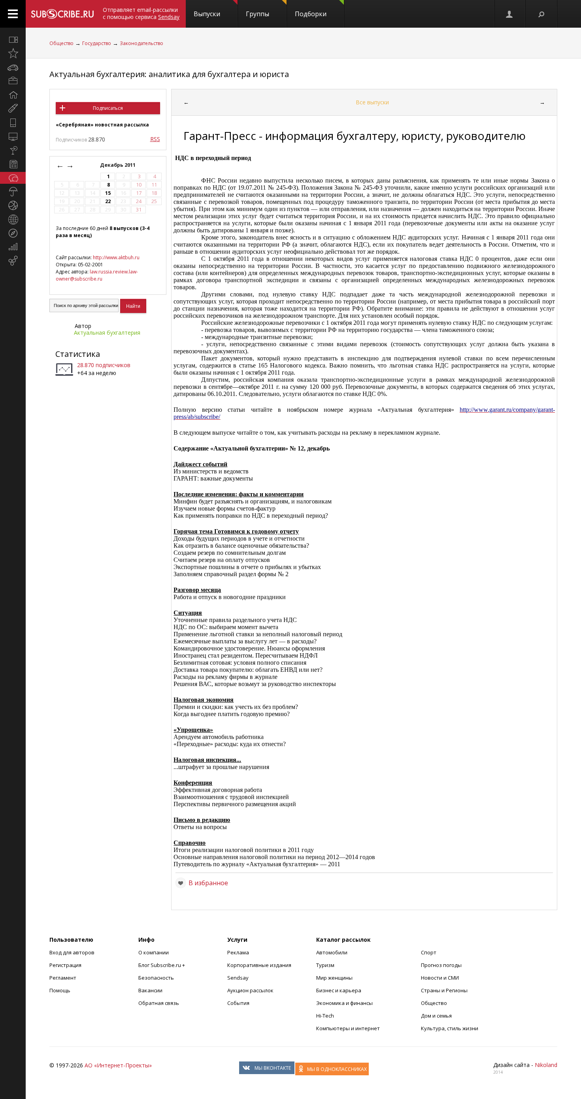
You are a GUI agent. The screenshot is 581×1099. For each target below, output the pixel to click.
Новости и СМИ (440, 977)
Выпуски (207, 13)
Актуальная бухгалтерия (107, 332)
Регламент (62, 977)
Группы (257, 13)
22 (108, 201)
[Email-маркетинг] (13, 261)
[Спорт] (13, 205)
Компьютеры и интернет (348, 1028)
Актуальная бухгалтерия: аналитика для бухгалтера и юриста (169, 74)
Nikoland (546, 1065)
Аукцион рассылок (250, 990)
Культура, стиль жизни (449, 1028)
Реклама (238, 952)
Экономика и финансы (344, 1003)
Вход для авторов (71, 952)
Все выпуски (372, 102)
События (238, 1003)
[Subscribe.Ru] (62, 14)
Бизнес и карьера (338, 990)
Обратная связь (158, 1003)
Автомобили (331, 952)
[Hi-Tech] (13, 122)
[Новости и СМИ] (13, 164)
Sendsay (238, 977)
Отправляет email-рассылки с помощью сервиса (141, 13)
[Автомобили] (13, 67)
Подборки (310, 13)
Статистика (77, 354)
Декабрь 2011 (118, 165)
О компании (153, 952)
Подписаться (108, 108)
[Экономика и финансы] (13, 247)
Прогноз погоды (441, 965)
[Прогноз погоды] (13, 192)
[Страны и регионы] (13, 219)
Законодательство (141, 43)
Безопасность (156, 977)
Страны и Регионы (444, 990)
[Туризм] (13, 233)
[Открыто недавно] (13, 53)
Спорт (428, 952)
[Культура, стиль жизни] (13, 150)
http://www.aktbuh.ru (116, 257)
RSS (155, 139)
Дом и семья (436, 1015)
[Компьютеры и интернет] (13, 136)
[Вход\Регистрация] (510, 14)
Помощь (59, 990)
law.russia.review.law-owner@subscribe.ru (97, 275)
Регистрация (65, 965)
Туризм (325, 965)
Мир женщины (334, 977)
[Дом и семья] (13, 95)
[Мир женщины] (13, 109)
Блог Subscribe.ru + (162, 965)
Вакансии (150, 990)
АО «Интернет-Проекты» (118, 1065)
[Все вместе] (13, 39)
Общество (61, 43)
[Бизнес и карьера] (13, 81)
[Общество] (13, 178)
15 (108, 193)
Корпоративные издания (259, 965)
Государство (96, 43)
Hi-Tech (325, 1015)
